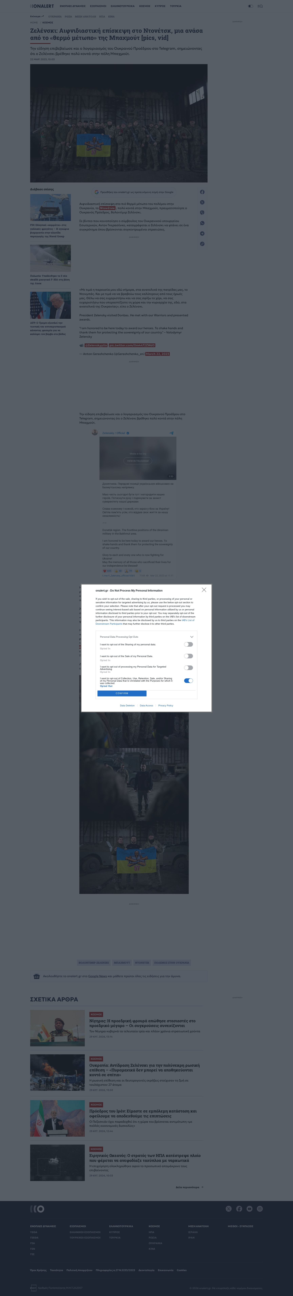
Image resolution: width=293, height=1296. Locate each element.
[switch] (188, 644)
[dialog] (146, 648)
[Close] (205, 591)
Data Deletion (127, 705)
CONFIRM (122, 693)
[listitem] (146, 637)
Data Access (146, 705)
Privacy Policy (165, 705)
